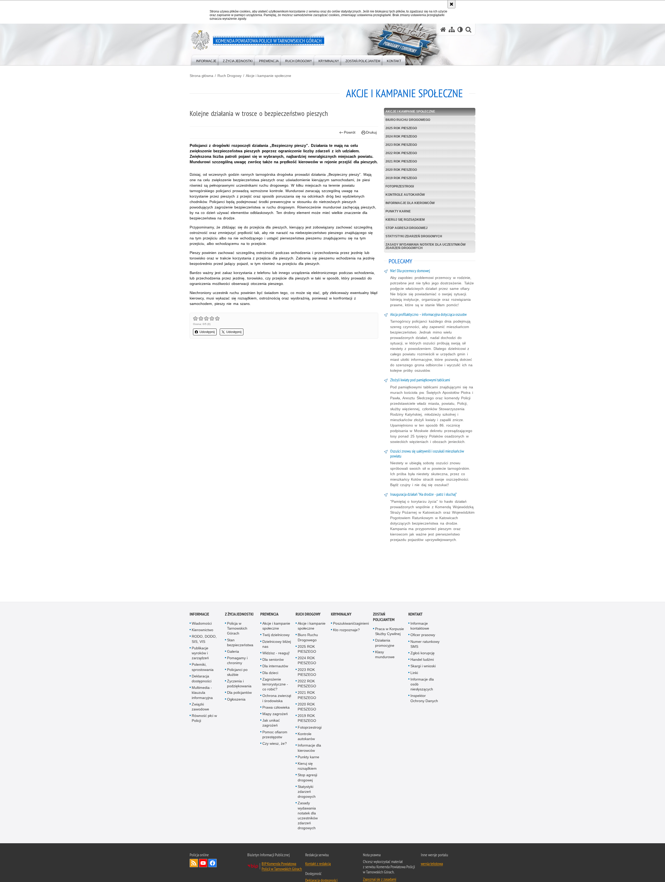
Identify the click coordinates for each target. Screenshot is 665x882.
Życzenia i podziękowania (239, 684)
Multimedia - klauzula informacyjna (202, 694)
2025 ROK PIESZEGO (401, 128)
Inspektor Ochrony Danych (424, 699)
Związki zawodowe (200, 707)
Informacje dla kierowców (410, 203)
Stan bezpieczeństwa (240, 643)
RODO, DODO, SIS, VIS (204, 639)
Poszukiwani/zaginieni (351, 624)
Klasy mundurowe (385, 655)
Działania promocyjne (384, 643)
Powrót (349, 132)
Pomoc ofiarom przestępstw (274, 735)
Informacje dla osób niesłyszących (422, 685)
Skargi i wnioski (423, 667)
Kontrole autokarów (405, 195)
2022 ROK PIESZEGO (401, 153)
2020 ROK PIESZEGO (401, 170)
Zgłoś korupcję (422, 654)
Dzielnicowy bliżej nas (276, 644)
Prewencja (269, 615)
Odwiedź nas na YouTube (203, 864)
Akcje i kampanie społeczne (268, 76)
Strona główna (201, 76)
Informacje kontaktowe (419, 626)
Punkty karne (398, 211)
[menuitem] (206, 60)
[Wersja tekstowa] (460, 29)
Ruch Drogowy (229, 76)
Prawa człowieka (276, 708)
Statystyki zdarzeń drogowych (413, 236)
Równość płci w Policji (204, 719)
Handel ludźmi (422, 660)
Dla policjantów (239, 693)
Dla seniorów (273, 660)
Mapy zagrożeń (275, 715)
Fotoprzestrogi (399, 186)
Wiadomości (202, 624)
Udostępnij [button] (207, 332)
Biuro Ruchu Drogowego (407, 120)
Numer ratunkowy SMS (425, 644)
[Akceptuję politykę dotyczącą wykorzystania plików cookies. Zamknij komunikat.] (451, 4)
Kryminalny (341, 615)
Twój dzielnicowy (276, 636)
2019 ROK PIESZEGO (401, 178)
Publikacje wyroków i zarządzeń (200, 654)
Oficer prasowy (422, 636)
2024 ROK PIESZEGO (401, 136)
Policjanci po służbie (237, 672)
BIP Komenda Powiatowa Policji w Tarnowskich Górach (282, 867)
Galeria (233, 652)
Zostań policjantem (384, 617)
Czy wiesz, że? (274, 744)
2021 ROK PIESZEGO (401, 161)
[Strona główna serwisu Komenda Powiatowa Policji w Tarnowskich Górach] (443, 29)
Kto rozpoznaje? (346, 631)
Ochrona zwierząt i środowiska (276, 699)
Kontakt (415, 615)
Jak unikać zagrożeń (271, 723)
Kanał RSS (194, 864)
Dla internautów (275, 667)
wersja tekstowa (432, 864)
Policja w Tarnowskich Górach (237, 629)
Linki (414, 673)
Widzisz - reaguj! (276, 654)
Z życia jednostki (239, 615)
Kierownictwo (202, 631)
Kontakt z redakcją (318, 864)
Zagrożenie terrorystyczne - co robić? (275, 685)
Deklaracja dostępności (201, 679)
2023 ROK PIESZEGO (401, 145)
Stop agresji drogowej (406, 228)
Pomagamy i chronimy (237, 661)
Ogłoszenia (236, 700)
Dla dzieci (270, 673)
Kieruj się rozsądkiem (405, 219)
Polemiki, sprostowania (203, 667)
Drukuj (371, 132)
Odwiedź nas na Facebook (212, 864)
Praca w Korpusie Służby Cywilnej (389, 632)
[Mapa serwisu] (452, 29)
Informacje (199, 615)
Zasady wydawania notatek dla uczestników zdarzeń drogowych (425, 246)
